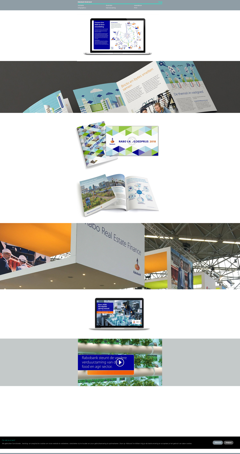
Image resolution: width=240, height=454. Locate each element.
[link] (159, 2)
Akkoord (218, 442)
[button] (120, 362)
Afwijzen (229, 442)
